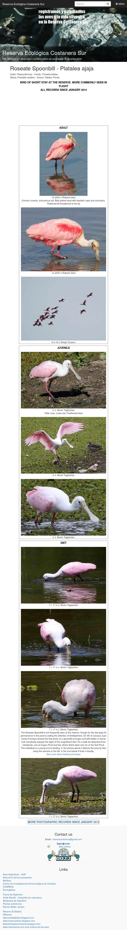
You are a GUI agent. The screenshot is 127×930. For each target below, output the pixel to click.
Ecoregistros (9, 889)
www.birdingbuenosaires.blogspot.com (22, 923)
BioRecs (7, 880)
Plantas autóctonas (12, 903)
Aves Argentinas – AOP (14, 874)
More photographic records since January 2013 (63, 822)
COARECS (8, 886)
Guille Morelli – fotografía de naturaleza (22, 897)
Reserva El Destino (12, 911)
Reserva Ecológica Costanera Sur (23, 4)
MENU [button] (121, 3)
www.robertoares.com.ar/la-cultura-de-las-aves (26, 926)
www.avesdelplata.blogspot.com (18, 917)
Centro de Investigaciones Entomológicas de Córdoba (29, 883)
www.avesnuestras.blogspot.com (19, 920)
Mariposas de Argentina (14, 900)
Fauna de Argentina (12, 894)
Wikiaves (7, 914)
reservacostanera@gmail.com (67, 839)
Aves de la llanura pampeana (17, 877)
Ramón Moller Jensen (13, 906)
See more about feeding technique (64, 754)
